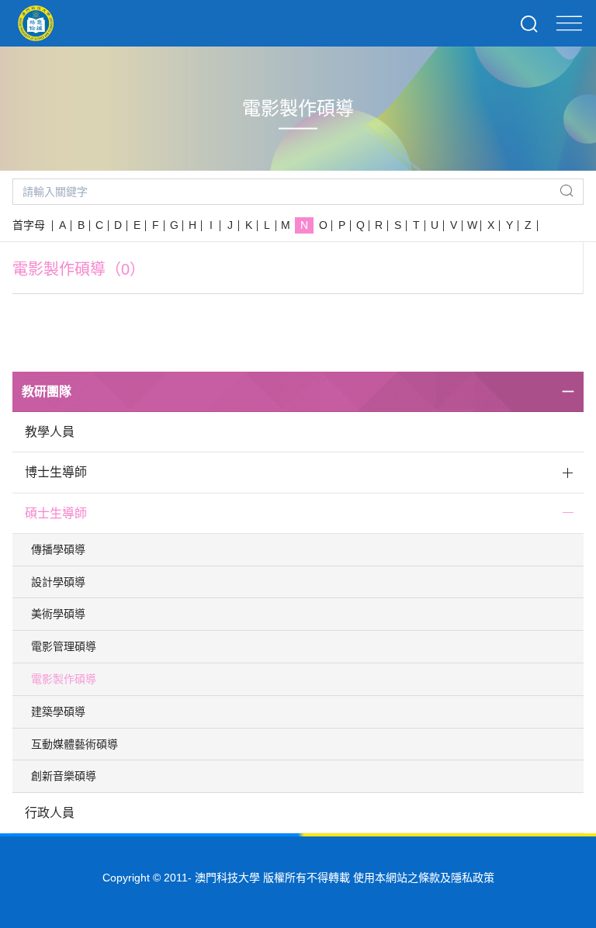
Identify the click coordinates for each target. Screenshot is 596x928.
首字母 (28, 225)
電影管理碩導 (63, 646)
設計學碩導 (58, 582)
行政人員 (49, 812)
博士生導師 (56, 472)
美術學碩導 (58, 614)
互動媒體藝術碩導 (74, 744)
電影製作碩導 (63, 679)
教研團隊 (46, 391)
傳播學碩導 (58, 549)
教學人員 (49, 431)
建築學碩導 (58, 711)
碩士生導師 (56, 513)
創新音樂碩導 (63, 776)
